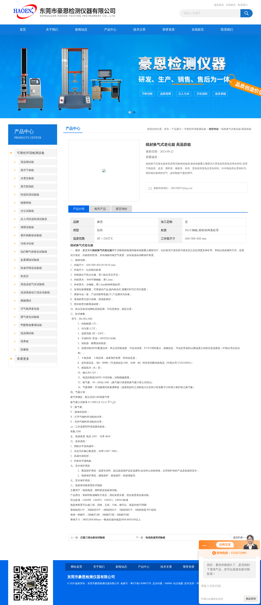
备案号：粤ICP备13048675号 (136, 583)
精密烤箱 (26, 202)
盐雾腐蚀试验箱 (30, 259)
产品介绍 (78, 208)
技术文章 (139, 29)
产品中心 (110, 29)
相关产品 (100, 208)
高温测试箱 (27, 161)
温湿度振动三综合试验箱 (35, 292)
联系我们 (243, 4)
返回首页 (219, 4)
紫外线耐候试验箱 (31, 235)
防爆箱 (25, 349)
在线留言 (231, 4)
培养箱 (25, 341)
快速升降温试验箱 (31, 267)
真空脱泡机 (27, 186)
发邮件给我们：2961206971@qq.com (172, 188)
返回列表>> (239, 537)
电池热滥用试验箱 (155, 537)
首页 (23, 29)
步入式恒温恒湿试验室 (34, 219)
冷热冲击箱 (27, 243)
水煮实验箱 (27, 178)
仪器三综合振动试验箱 (92, 537)
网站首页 (76, 566)
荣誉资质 (169, 29)
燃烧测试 (26, 300)
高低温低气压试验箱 (32, 284)
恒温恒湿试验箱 (30, 194)
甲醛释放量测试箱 (31, 325)
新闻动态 (81, 29)
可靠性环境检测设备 (30, 153)
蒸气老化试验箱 (30, 316)
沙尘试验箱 (27, 210)
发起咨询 (251, 598)
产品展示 (176, 129)
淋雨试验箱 (27, 227)
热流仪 (25, 276)
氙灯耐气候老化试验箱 (34, 251)
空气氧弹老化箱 (30, 308)
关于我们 (52, 29)
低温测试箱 (27, 333)
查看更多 (23, 358)
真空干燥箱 (27, 170)
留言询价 (121, 208)
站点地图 (178, 583)
